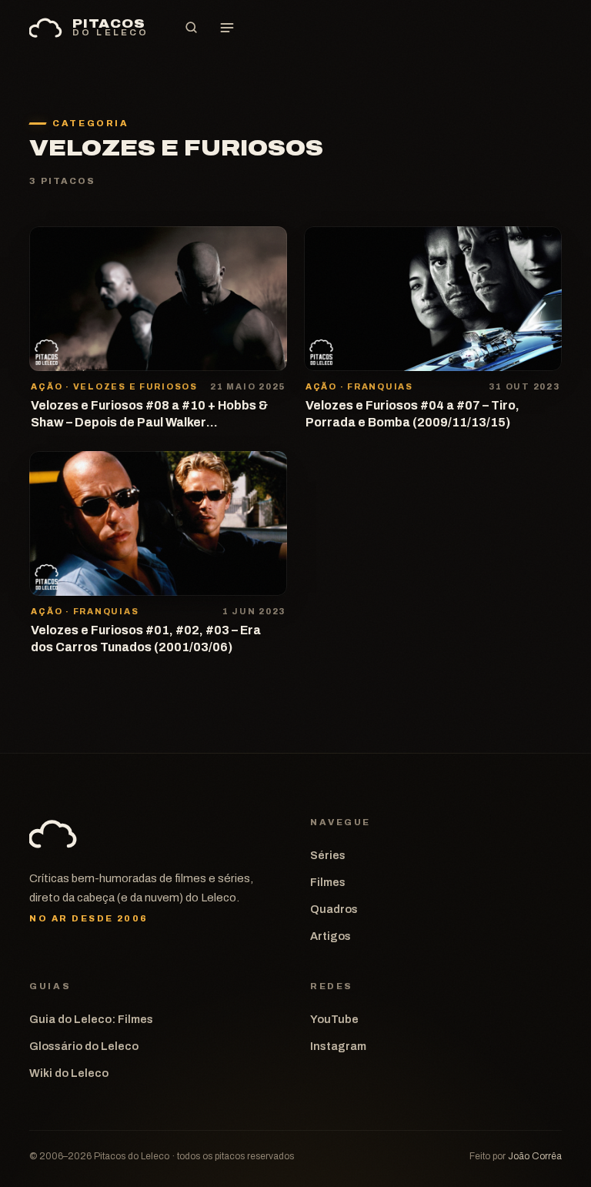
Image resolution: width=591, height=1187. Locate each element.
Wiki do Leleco (69, 1073)
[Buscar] (191, 27)
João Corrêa (535, 1156)
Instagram (338, 1046)
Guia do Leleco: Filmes (91, 1019)
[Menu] (227, 27)
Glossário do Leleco (84, 1046)
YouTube (334, 1019)
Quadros (334, 909)
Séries (328, 855)
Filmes (328, 882)
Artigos (330, 936)
